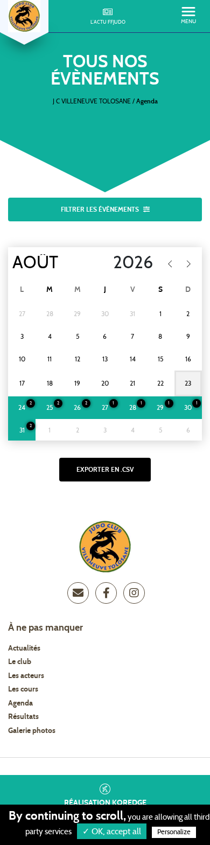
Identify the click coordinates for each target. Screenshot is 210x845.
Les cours (23, 689)
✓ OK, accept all (111, 831)
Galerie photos (31, 731)
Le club (19, 662)
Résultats (23, 717)
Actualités (24, 648)
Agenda (20, 703)
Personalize (174, 832)
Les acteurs (26, 676)
